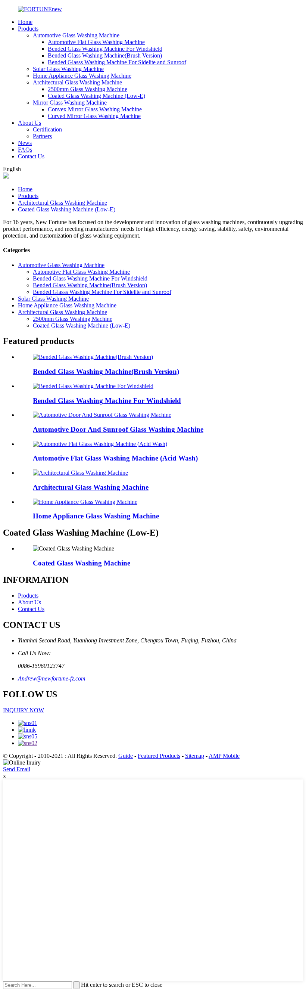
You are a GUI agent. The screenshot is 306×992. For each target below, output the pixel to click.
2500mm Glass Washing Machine (87, 89)
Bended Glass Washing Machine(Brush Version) (105, 55)
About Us (29, 123)
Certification (47, 129)
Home (25, 22)
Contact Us (31, 156)
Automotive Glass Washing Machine (76, 35)
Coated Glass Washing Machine (81, 563)
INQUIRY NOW (23, 710)
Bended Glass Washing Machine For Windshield (105, 49)
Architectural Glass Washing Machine (77, 82)
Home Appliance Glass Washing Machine (82, 75)
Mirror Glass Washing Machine (70, 102)
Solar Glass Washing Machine (68, 69)
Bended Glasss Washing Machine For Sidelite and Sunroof (117, 62)
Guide (125, 756)
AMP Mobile (224, 756)
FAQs (25, 149)
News (25, 143)
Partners (42, 136)
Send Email (16, 769)
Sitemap (194, 756)
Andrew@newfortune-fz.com (51, 678)
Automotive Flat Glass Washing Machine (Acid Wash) (115, 458)
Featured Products (159, 756)
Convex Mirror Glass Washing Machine (95, 109)
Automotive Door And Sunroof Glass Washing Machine (118, 429)
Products (28, 28)
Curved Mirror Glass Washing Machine (94, 116)
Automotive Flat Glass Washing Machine (96, 42)
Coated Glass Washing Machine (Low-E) (96, 96)
